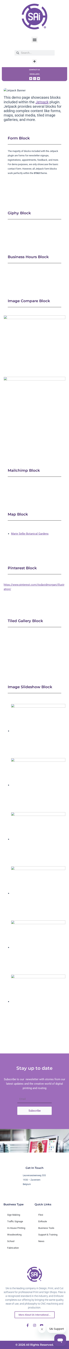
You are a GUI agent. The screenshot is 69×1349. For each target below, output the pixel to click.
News (41, 1241)
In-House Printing (16, 1228)
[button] (34, 40)
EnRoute (42, 1221)
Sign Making (13, 1214)
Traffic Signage (15, 1221)
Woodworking (14, 1234)
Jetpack (42, 102)
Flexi (40, 1214)
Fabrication (13, 1247)
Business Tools (46, 1228)
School (10, 1241)
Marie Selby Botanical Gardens (30, 533)
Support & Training (47, 1234)
